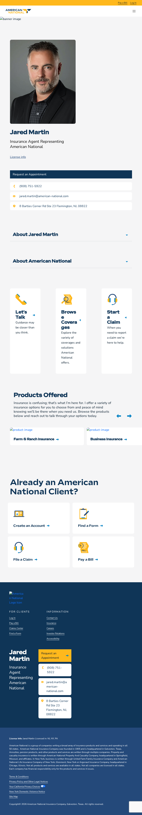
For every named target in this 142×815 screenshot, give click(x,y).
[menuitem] (122, 2)
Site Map (13, 796)
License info (18, 157)
